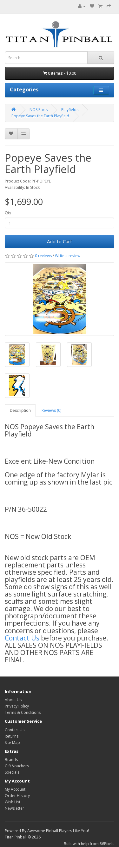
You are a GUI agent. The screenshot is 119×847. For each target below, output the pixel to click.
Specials (12, 772)
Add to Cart (59, 241)
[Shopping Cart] (100, 6)
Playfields (69, 109)
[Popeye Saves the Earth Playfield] (59, 299)
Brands (11, 759)
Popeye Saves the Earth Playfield (40, 116)
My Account (15, 789)
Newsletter (14, 808)
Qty (8, 212)
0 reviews (43, 255)
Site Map (12, 742)
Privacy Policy (17, 706)
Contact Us (22, 638)
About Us (13, 699)
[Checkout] (109, 6)
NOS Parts (39, 109)
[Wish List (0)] (92, 6)
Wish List (12, 802)
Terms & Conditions (23, 712)
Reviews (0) (51, 410)
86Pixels (107, 843)
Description (20, 410)
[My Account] (82, 6)
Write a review (67, 255)
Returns (11, 736)
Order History (17, 795)
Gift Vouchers (17, 766)
